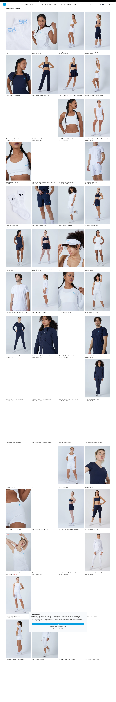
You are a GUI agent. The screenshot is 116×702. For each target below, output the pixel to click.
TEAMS (74, 4)
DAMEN (26, 4)
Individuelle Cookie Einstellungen (58, 628)
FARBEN (55, 4)
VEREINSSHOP (67, 4)
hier (48, 620)
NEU (22, 4)
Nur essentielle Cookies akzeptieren (58, 626)
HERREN (32, 4)
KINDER (37, 4)
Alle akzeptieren (58, 624)
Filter (107, 10)
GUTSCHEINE (48, 4)
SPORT (60, 4)
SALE (42, 4)
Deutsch (102, 4)
